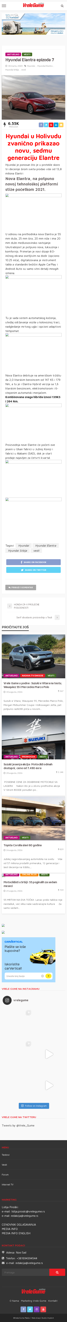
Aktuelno (13, 54)
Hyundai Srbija (12, 69)
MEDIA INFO (10, 1228)
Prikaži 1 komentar (22, 587)
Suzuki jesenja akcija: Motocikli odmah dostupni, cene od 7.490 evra (28, 766)
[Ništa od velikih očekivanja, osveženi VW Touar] (18, 1023)
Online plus (29, 874)
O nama (14, 1300)
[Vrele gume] (33, 1291)
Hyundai (31, 66)
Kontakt (52, 1300)
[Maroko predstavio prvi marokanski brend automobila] (49, 1023)
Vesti (27, 54)
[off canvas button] (4, 5)
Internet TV (7, 1184)
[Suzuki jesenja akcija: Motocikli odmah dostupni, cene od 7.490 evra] (33, 737)
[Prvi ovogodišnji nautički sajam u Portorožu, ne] (18, 1085)
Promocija (28, 756)
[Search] (62, 5)
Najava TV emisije (32, 675)
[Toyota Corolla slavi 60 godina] (33, 818)
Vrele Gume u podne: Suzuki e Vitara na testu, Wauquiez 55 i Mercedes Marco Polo (33, 685)
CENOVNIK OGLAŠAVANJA (19, 1224)
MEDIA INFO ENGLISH (16, 1233)
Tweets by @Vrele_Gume (18, 1125)
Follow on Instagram (36, 1105)
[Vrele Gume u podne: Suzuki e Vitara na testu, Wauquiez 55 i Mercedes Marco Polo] (33, 656)
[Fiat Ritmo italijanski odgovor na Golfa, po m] (18, 1054)
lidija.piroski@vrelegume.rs (28, 1211)
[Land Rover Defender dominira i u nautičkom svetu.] (49, 1085)
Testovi (5, 1154)
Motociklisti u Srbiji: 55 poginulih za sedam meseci (30, 884)
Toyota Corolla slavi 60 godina (22, 845)
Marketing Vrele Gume (33, 1300)
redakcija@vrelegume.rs (24, 1215)
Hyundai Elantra (45, 66)
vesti (23, 69)
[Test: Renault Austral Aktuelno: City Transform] (49, 1054)
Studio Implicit (47, 1318)
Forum (5, 1174)
